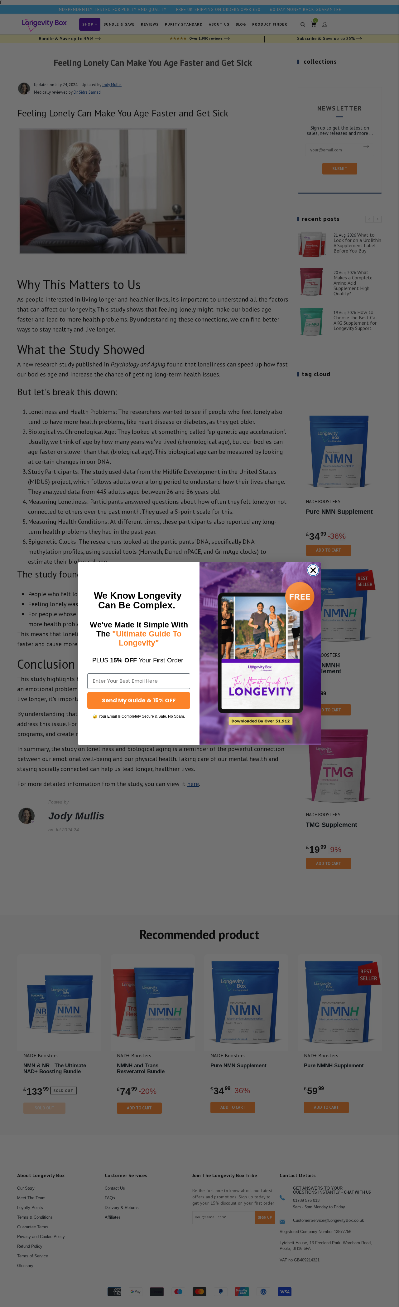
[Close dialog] (313, 570)
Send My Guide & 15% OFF (139, 700)
